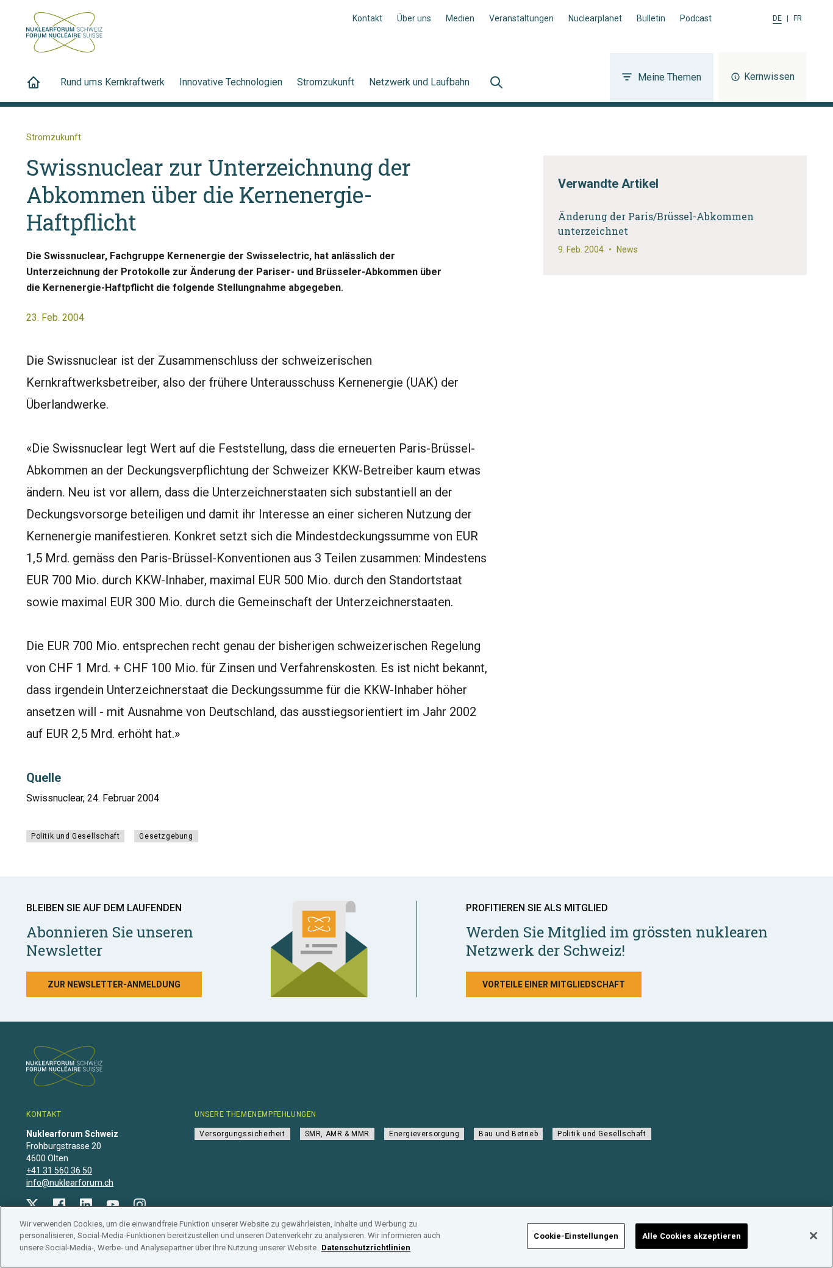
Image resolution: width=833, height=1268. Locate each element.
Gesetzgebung (166, 836)
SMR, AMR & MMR (337, 1134)
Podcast (696, 18)
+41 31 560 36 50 (59, 1170)
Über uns (414, 18)
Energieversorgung (424, 1134)
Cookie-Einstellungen (576, 1236)
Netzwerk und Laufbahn (419, 82)
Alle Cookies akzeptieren (691, 1236)
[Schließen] (813, 1235)
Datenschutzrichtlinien (365, 1247)
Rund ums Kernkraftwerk (112, 82)
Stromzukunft (325, 82)
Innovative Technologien (230, 82)
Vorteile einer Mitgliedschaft (553, 984)
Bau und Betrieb (508, 1134)
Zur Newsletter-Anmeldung (114, 984)
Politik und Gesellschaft (75, 836)
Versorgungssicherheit (242, 1134)
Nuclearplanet (595, 18)
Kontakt (367, 18)
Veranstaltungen (521, 18)
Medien (460, 18)
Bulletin (651, 18)
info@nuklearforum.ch (69, 1182)
